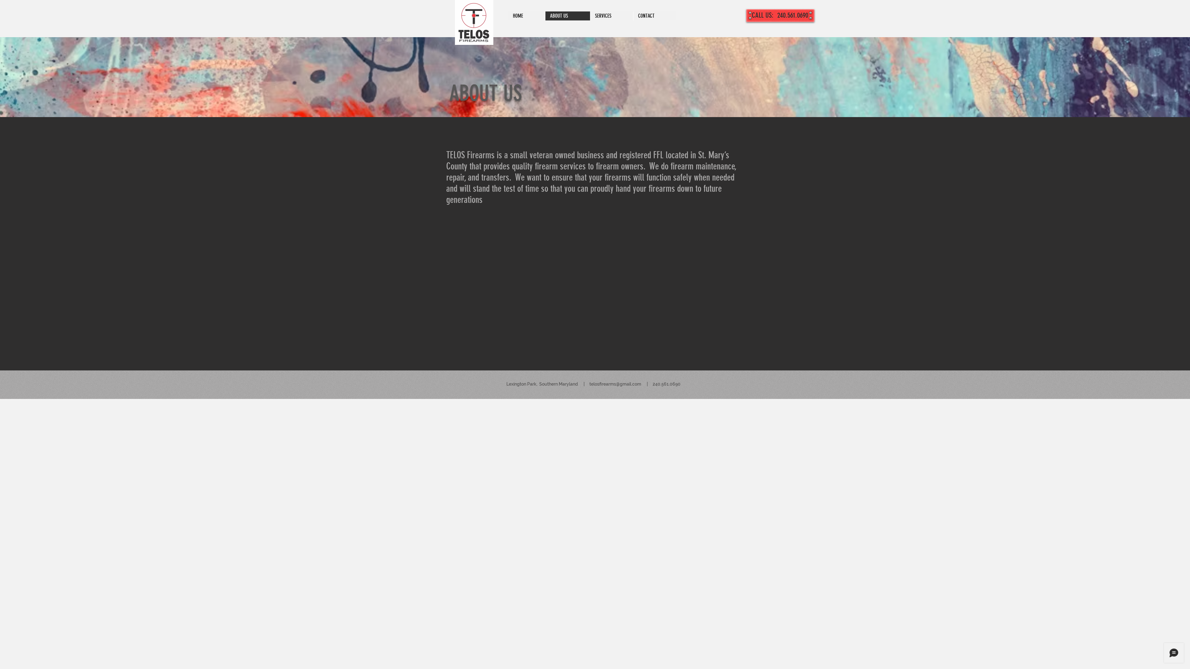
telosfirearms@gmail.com (615, 384)
